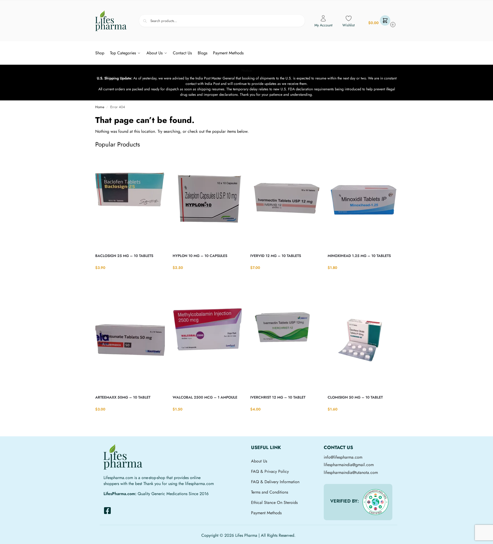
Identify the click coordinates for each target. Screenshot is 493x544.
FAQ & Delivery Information (275, 482)
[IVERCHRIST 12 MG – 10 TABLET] (285, 343)
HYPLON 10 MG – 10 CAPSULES (200, 255)
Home (99, 107)
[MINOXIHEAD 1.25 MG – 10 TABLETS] (363, 201)
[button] (381, 21)
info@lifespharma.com (343, 457)
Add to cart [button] (130, 278)
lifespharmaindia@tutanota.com (351, 472)
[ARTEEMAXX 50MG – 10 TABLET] (130, 343)
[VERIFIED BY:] (375, 502)
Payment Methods (266, 513)
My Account (323, 25)
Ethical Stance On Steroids (274, 502)
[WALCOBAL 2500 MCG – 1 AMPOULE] (207, 343)
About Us (259, 461)
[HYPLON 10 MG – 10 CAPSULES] (207, 201)
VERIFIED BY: (344, 501)
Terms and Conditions (269, 492)
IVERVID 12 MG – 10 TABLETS (275, 255)
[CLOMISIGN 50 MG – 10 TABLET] (363, 343)
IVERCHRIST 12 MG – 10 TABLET (277, 397)
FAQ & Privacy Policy (270, 471)
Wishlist (348, 25)
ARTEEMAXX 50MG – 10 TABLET (122, 397)
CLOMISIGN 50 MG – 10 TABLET (355, 397)
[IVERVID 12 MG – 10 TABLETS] (285, 201)
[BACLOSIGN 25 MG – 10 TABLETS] (130, 201)
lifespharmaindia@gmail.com (349, 465)
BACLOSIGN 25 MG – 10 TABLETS (124, 255)
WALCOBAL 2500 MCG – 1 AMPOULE (205, 397)
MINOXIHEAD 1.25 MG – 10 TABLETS (359, 255)
